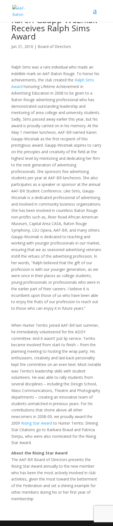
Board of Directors (54, 46)
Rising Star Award (36, 423)
